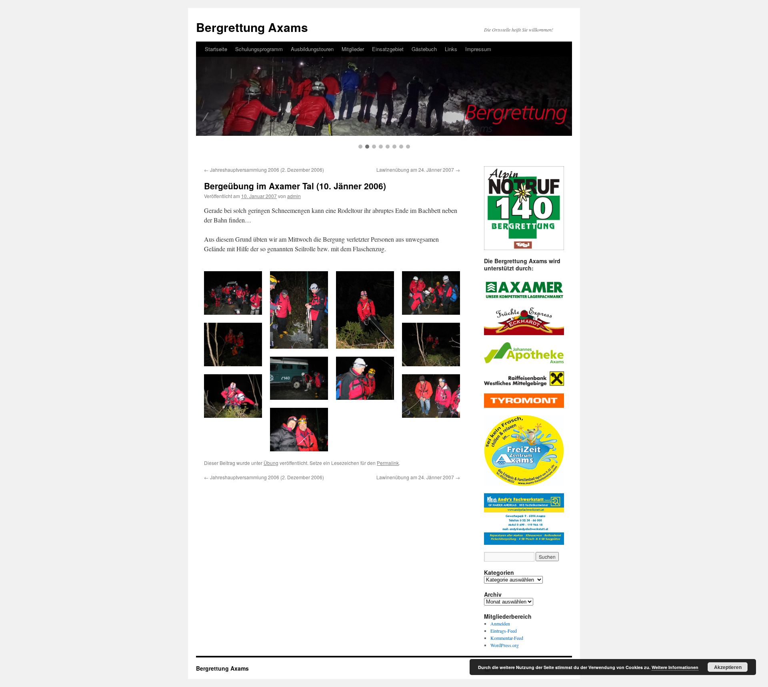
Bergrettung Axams (222, 668)
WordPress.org (504, 645)
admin (294, 196)
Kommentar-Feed (506, 638)
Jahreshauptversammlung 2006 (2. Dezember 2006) (264, 169)
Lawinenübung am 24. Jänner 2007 (418, 169)
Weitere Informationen (675, 667)
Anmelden (500, 623)
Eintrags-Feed (503, 630)
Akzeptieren (728, 667)
